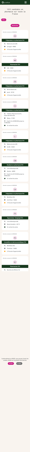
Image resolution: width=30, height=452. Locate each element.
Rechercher (15, 25)
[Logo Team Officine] (6, 2)
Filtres (3, 19)
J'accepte (11, 363)
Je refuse (19, 363)
